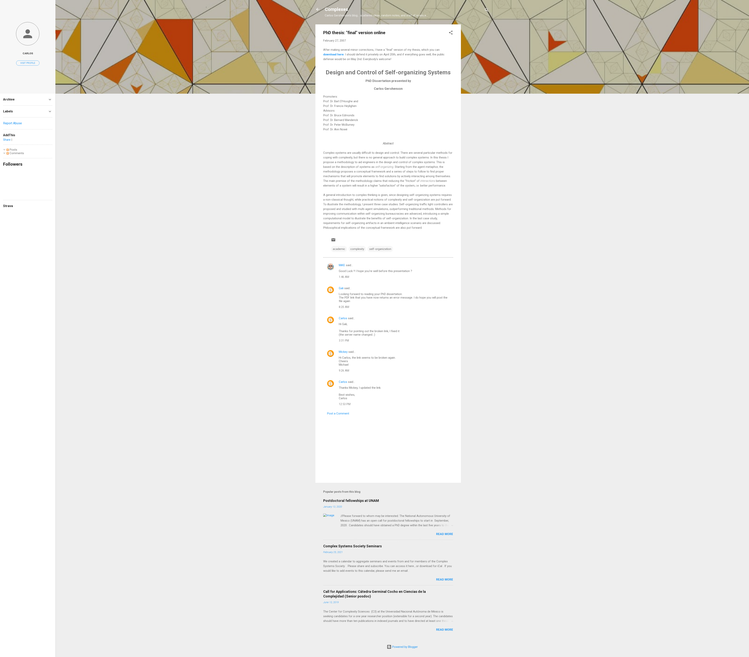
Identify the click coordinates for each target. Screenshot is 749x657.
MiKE (342, 265)
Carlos (343, 318)
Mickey (343, 352)
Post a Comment (338, 413)
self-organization (380, 249)
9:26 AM (344, 370)
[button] (450, 33)
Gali (341, 288)
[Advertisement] (476, 82)
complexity (357, 249)
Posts (13, 149)
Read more (444, 534)
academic (339, 249)
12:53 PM (345, 404)
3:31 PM (344, 340)
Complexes (336, 9)
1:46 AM (344, 277)
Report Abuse (12, 123)
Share (7, 139)
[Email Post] (333, 241)
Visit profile (27, 63)
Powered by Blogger (404, 647)
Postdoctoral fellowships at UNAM (351, 501)
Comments (16, 153)
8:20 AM (344, 307)
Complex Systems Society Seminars (352, 546)
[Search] (486, 11)
